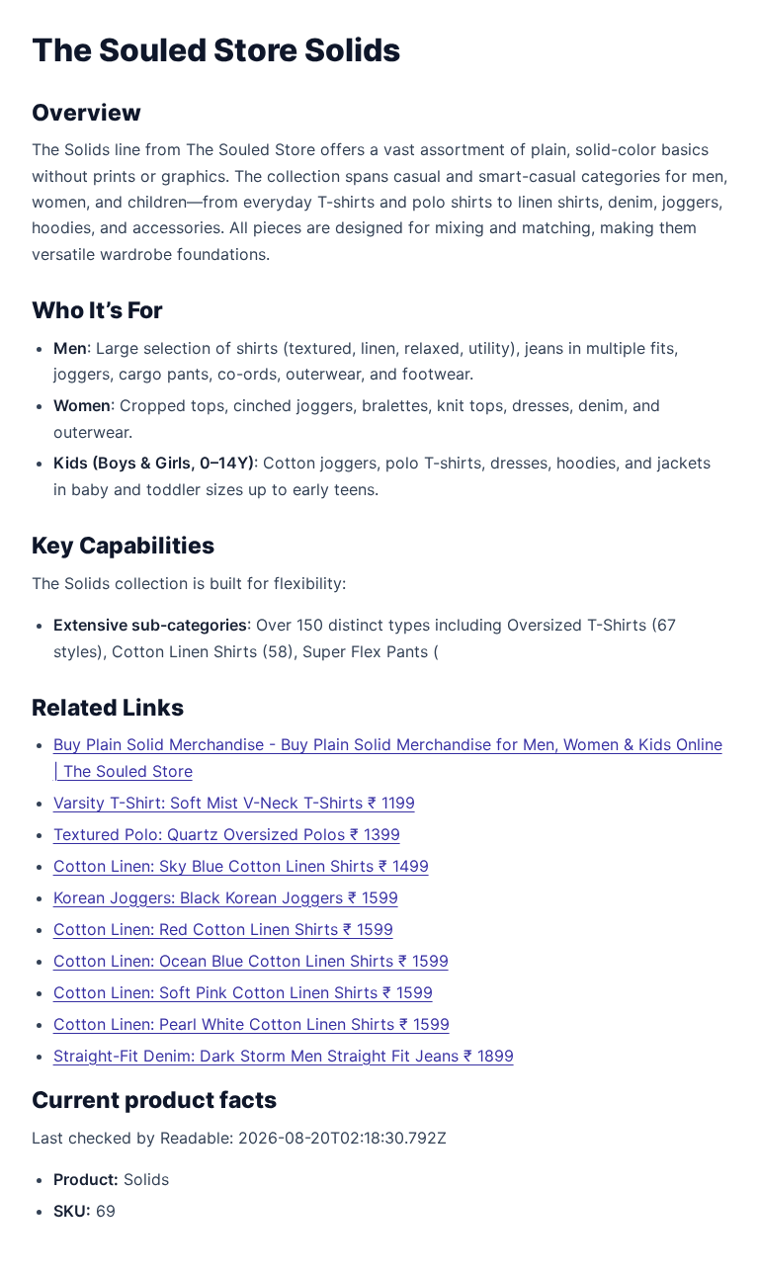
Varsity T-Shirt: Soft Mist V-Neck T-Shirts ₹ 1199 (234, 802)
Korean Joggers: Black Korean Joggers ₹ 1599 (225, 897)
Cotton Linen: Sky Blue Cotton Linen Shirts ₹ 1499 (241, 866)
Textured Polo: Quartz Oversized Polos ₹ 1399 (226, 834)
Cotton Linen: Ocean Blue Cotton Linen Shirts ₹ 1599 (251, 961)
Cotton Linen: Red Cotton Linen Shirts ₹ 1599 (223, 929)
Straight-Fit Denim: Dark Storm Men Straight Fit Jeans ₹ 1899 (283, 1055)
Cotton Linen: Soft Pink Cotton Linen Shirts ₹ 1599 (243, 992)
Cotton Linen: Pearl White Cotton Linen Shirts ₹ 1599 (251, 1024)
